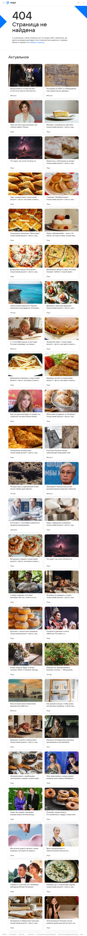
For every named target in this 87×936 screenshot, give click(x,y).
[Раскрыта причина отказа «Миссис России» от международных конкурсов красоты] (62, 624)
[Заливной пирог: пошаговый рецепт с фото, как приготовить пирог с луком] (62, 334)
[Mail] (7, 2)
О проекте (31, 934)
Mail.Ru (4, 934)
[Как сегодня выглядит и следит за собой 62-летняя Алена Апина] (25, 407)
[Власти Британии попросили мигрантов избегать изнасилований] (25, 696)
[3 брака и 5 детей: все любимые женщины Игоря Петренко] (25, 877)
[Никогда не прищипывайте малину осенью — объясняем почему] (62, 660)
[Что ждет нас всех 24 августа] (62, 551)
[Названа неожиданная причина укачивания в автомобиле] (62, 732)
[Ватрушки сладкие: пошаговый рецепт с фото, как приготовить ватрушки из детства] (25, 551)
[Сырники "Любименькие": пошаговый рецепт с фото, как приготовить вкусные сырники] (62, 189)
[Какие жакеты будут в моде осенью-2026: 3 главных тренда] (25, 660)
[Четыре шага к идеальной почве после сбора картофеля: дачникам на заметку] (25, 479)
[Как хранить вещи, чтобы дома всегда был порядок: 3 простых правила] (62, 696)
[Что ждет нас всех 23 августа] (25, 153)
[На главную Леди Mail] (12, 2)
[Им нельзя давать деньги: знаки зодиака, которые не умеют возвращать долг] (25, 841)
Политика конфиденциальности (68, 934)
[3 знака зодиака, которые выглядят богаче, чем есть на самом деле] (25, 587)
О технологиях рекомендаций (46, 934)
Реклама (21, 934)
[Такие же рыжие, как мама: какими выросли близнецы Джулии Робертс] (25, 805)
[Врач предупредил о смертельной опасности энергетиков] (62, 841)
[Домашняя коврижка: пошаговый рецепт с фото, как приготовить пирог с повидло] (25, 370)
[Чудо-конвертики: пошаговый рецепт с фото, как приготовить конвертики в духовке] (25, 189)
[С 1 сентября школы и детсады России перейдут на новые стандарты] (25, 334)
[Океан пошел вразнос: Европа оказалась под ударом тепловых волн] (25, 298)
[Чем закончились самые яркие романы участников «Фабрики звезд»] (62, 768)
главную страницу (36, 42)
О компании (13, 934)
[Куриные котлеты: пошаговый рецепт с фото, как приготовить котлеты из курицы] (62, 370)
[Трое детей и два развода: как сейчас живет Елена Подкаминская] (25, 117)
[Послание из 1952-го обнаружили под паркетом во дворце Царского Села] (62, 81)
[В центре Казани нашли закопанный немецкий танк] (62, 443)
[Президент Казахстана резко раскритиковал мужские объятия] (62, 479)
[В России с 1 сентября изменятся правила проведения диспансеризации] (25, 515)
